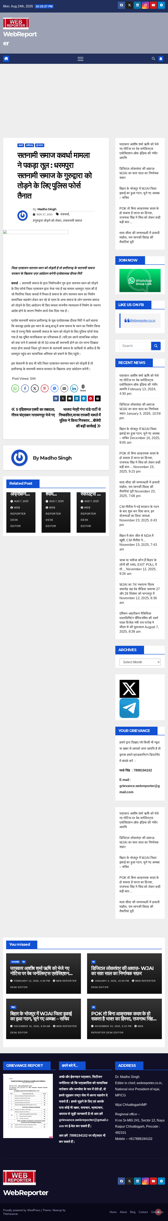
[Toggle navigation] (80, 58)
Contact (143, 1212)
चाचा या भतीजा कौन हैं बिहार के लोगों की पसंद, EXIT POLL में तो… (138, 564)
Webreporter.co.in (142, 320)
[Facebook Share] (25, 388)
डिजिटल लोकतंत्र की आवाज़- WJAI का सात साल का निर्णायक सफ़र (139, 173)
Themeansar (10, 1213)
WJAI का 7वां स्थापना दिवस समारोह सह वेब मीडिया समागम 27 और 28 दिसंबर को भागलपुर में (139, 589)
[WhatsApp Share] (15, 388)
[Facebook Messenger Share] (54, 388)
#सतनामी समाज (72, 220)
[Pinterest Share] (45, 388)
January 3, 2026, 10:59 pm (112, 981)
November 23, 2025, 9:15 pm (113, 1026)
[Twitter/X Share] (35, 388)
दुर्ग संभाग (39, 145)
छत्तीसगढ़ (29, 145)
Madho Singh (46, 209)
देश (24, 962)
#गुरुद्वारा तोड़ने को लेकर (47, 220)
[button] (153, 58)
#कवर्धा (64, 214)
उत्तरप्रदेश (15, 962)
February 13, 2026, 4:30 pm (32, 981)
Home (113, 1212)
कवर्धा (21, 145)
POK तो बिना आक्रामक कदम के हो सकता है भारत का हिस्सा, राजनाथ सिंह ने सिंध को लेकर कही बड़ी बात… (124, 1019)
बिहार (13, 1007)
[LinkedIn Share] (74, 388)
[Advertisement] (84, 94)
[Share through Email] (64, 388)
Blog (132, 1212)
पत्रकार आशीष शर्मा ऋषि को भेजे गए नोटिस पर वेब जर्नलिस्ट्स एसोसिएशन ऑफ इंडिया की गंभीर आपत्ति (39, 973)
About (123, 1212)
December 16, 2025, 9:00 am (32, 1026)
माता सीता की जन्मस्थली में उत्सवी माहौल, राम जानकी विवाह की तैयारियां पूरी (139, 237)
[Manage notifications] (158, 1212)
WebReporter (25, 1192)
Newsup (57, 1210)
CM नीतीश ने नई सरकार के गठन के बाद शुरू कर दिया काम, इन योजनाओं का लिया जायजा (139, 511)
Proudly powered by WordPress (22, 1210)
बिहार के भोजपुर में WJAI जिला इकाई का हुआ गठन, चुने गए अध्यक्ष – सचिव (139, 193)
